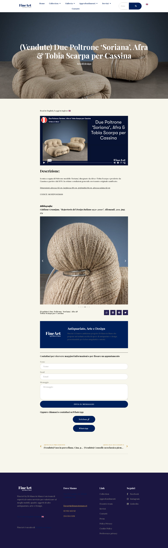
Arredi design (84, 63)
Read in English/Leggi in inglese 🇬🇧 (55, 111)
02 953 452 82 (69, 511)
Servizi (103, 509)
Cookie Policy (106, 528)
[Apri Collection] (60, 3)
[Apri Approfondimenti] (97, 3)
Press (102, 518)
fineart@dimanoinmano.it (75, 506)
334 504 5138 (69, 516)
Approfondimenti (108, 499)
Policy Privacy (106, 523)
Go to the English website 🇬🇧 (30, 516)
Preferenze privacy (108, 533)
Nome (42, 362)
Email (42, 372)
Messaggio (44, 382)
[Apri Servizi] (110, 3)
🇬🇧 (147, 4)
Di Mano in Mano (43, 527)
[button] (42, 260)
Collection (104, 494)
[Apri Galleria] (74, 3)
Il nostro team (106, 504)
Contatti (103, 513)
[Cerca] (135, 6)
